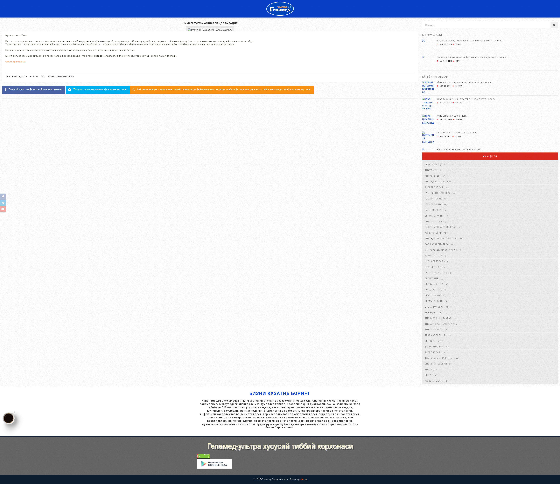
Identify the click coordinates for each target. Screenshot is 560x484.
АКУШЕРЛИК (432, 164)
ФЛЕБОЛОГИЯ (432, 352)
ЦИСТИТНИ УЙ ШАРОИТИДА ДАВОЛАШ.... (458, 133)
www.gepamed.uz (15, 61)
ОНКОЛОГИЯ (432, 267)
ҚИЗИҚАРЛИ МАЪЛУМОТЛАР (441, 238)
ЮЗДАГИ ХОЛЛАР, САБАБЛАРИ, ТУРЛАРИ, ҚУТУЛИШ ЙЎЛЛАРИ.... (470, 41)
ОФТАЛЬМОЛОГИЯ (435, 273)
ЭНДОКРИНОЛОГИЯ (436, 364)
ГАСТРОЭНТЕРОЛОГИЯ (438, 193)
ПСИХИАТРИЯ (432, 290)
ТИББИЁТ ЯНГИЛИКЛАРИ (439, 318)
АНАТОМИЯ (431, 170)
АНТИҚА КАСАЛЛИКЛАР (438, 181)
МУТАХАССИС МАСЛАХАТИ (440, 250)
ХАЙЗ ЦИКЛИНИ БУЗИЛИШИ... (452, 116)
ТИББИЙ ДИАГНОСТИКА (438, 324)
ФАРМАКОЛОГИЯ (434, 347)
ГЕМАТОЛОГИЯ (433, 199)
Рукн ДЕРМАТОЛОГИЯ (61, 76)
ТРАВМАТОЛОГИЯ (435, 335)
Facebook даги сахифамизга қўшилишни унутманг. (36, 89)
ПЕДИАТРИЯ (432, 278)
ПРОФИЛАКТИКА (434, 284)
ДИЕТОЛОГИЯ (432, 221)
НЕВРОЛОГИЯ (432, 255)
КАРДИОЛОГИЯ (433, 233)
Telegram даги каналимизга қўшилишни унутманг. (100, 89)
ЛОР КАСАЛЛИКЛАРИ (437, 244)
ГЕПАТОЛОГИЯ (433, 204)
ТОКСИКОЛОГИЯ (434, 329)
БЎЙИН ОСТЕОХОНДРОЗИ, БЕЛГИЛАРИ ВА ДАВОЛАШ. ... (465, 82)
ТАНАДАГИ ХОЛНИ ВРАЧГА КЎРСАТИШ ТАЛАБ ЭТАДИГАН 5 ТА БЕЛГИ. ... (473, 57)
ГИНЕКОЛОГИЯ (433, 210)
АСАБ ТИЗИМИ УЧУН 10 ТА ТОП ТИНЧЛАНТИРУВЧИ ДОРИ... (467, 99)
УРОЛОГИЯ (431, 341)
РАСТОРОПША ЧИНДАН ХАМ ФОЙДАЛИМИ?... (460, 149)
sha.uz (304, 479)
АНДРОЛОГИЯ (432, 176)
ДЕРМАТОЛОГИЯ (434, 216)
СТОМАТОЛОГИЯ (434, 307)
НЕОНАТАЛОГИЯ (434, 261)
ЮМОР (428, 369)
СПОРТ (429, 375)
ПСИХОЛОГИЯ (432, 295)
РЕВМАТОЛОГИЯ (434, 301)
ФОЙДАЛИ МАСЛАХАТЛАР (439, 358)
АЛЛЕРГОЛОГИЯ (434, 187)
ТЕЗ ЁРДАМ (431, 312)
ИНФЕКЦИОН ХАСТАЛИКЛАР (440, 227)
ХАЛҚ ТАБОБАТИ (434, 381)
